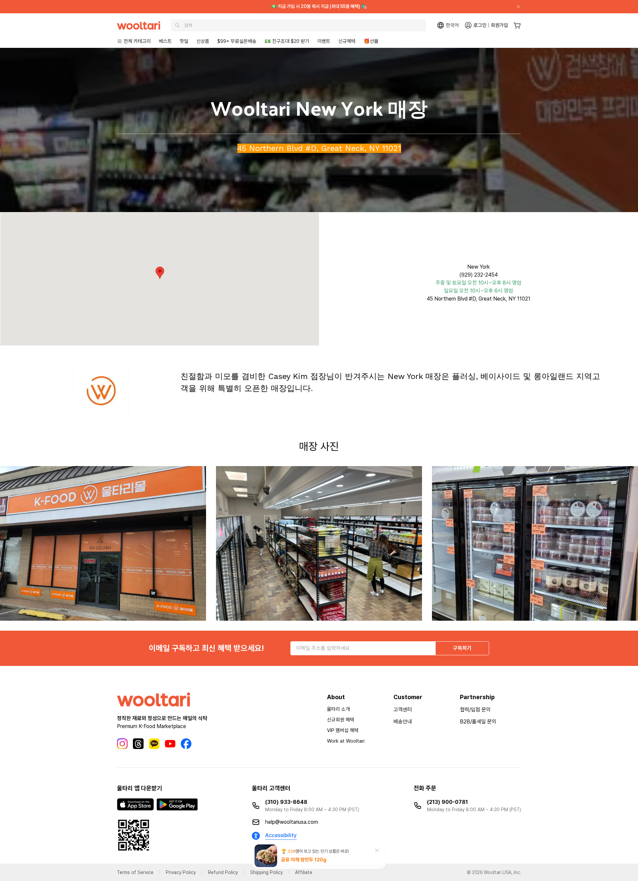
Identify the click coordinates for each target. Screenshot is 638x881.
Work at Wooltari (346, 741)
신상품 (202, 41)
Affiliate (303, 872)
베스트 (165, 41)
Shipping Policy (266, 872)
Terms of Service (135, 872)
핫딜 (184, 41)
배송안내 (402, 721)
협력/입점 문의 (475, 709)
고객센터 (402, 709)
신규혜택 (347, 41)
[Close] (515, 6)
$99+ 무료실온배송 (237, 41)
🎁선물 (371, 41)
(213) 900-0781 (447, 802)
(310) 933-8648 (286, 802)
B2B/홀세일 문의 (478, 721)
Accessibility (281, 835)
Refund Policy (223, 872)
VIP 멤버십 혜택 (343, 730)
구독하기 (462, 648)
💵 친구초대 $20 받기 (287, 41)
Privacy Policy (181, 872)
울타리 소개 (338, 709)
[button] (160, 273)
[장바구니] (517, 25)
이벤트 (323, 41)
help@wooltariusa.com (291, 822)
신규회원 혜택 (340, 720)
